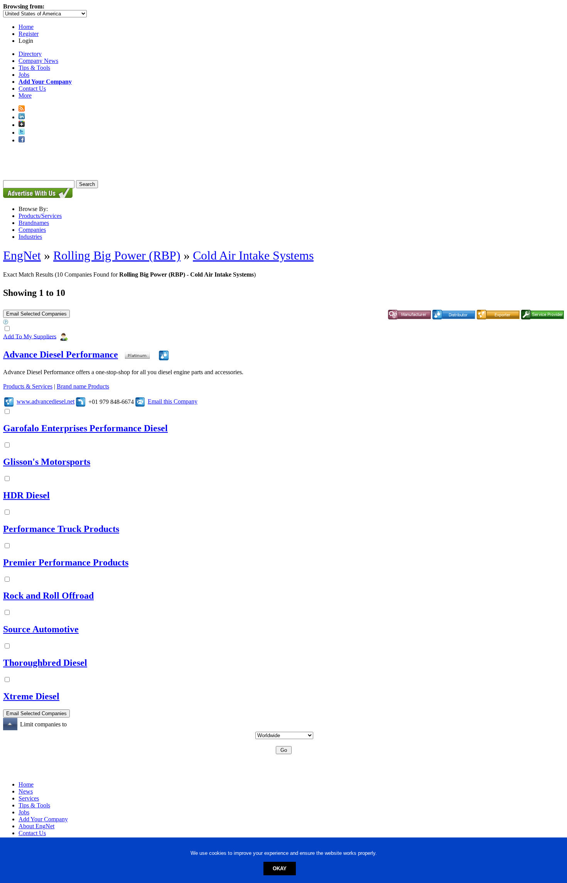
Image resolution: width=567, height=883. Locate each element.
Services (29, 798)
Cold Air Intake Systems (253, 255)
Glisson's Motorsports (46, 462)
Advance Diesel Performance (60, 354)
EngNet (22, 255)
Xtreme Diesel (31, 696)
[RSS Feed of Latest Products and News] (22, 109)
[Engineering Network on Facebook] (22, 140)
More (25, 95)
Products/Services (40, 216)
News (26, 791)
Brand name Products (83, 386)
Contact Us (32, 88)
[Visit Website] (9, 401)
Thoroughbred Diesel (45, 663)
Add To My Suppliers (29, 336)
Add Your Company (43, 819)
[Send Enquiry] (140, 401)
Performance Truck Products (61, 529)
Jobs (24, 74)
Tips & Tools (34, 67)
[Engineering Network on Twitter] (22, 132)
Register (29, 33)
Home (26, 27)
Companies (32, 229)
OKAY (280, 868)
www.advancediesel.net (45, 401)
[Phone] (80, 401)
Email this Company (172, 401)
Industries (30, 236)
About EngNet (36, 826)
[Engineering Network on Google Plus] (22, 125)
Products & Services (27, 386)
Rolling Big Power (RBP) (117, 255)
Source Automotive (41, 629)
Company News (38, 60)
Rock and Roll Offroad (48, 596)
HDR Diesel (26, 495)
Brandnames (34, 222)
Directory (30, 54)
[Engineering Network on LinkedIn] (22, 117)
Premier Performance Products (65, 562)
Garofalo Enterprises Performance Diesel (85, 428)
